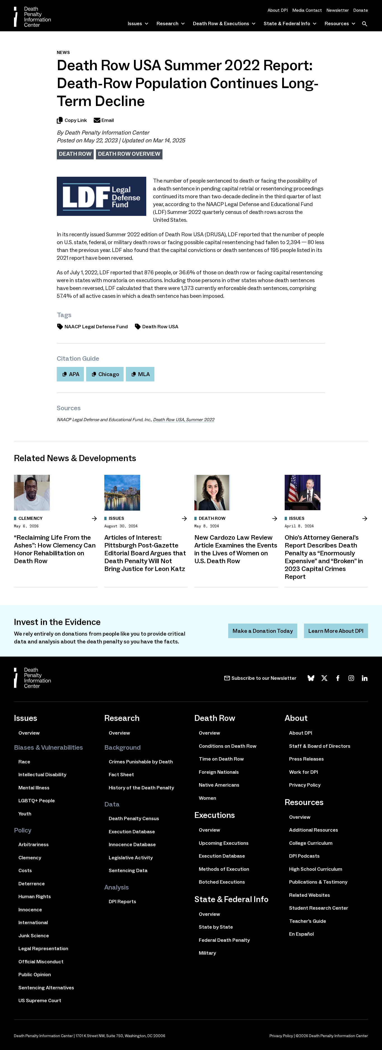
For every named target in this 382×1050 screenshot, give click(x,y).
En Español (301, 934)
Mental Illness (33, 788)
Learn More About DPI (336, 630)
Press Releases (306, 759)
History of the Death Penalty (141, 788)
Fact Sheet (121, 774)
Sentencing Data (128, 870)
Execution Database (132, 832)
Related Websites (309, 895)
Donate (360, 10)
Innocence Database (132, 844)
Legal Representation (43, 948)
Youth (24, 814)
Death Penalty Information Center (107, 132)
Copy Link (76, 120)
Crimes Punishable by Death (141, 762)
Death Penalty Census (134, 818)
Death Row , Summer (183, 419)
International (33, 922)
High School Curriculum (315, 869)
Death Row (75, 153)
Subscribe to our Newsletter (264, 678)
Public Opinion (34, 974)
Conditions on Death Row (227, 746)
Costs (25, 870)
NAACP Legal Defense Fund (96, 327)
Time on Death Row (221, 759)
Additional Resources (313, 830)
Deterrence (31, 884)
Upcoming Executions (224, 843)
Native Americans (219, 785)
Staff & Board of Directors (319, 746)
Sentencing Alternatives (46, 988)
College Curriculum (311, 843)
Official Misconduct (40, 962)
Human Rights (34, 896)
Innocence (30, 910)
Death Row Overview (129, 153)
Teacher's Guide (307, 921)
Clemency (29, 858)
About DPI (278, 10)
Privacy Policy (304, 785)
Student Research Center (318, 908)
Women (207, 798)
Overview (29, 733)
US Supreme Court (39, 1000)
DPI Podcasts (304, 856)
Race (24, 762)
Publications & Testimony (318, 882)
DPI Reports (122, 901)
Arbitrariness (33, 844)
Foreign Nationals (219, 772)
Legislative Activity (131, 858)
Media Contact (307, 10)
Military (207, 953)
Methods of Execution (224, 869)
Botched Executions (222, 882)
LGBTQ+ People (36, 800)
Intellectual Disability (42, 774)
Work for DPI (303, 772)
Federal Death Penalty (224, 940)
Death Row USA (160, 327)
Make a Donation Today (263, 630)
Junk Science (33, 936)
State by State (216, 927)
